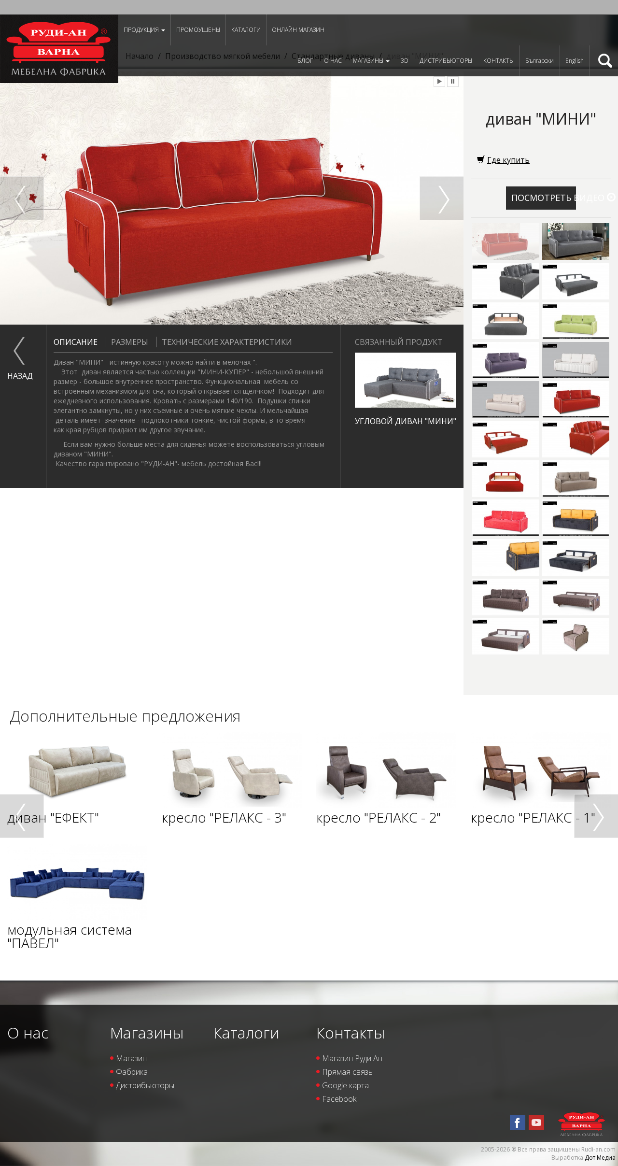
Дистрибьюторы (446, 61)
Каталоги (246, 30)
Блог (305, 61)
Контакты (498, 61)
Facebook (339, 1099)
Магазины (369, 61)
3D (404, 61)
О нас (333, 61)
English (574, 61)
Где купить (508, 160)
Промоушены (198, 30)
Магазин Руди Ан (352, 1058)
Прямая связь (347, 1071)
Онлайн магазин (298, 30)
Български (539, 61)
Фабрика (132, 1071)
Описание (76, 342)
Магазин (131, 1058)
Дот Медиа (600, 1157)
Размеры (129, 342)
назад (19, 375)
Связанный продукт (399, 342)
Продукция (142, 30)
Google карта (345, 1085)
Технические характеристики (227, 342)
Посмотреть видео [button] (543, 197)
